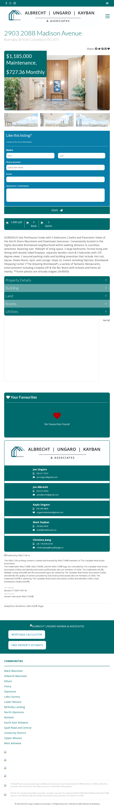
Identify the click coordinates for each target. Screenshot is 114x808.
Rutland (8, 717)
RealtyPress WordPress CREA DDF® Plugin (24, 606)
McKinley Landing (14, 707)
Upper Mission (13, 738)
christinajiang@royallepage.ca (49, 547)
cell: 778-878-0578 (44, 543)
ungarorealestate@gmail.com (49, 512)
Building (12, 288)
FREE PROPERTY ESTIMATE (27, 645)
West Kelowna (12, 743)
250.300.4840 (42, 508)
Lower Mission (12, 702)
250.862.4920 (42, 526)
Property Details (18, 280)
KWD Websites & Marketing (89, 804)
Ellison (8, 681)
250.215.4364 (42, 491)
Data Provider (9, 594)
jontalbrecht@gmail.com (47, 494)
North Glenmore (14, 712)
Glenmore (10, 691)
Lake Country (12, 696)
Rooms (11, 303)
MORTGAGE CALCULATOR (26, 634)
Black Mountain (13, 670)
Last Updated (9, 588)
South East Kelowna (16, 722)
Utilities (12, 311)
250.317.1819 (42, 473)
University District (15, 733)
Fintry (7, 686)
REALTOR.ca (14, 560)
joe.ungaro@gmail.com (47, 477)
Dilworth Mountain (15, 676)
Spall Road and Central (17, 727)
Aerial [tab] (106, 320)
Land (9, 296)
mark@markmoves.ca (46, 530)
